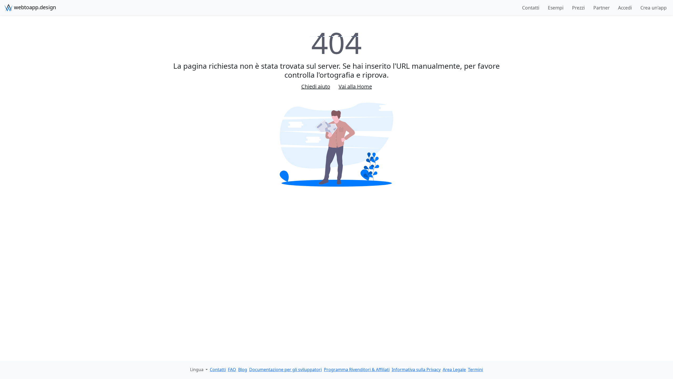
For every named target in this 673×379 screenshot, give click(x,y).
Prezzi (578, 7)
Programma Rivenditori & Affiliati (357, 369)
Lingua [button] (197, 369)
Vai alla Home (355, 86)
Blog (242, 369)
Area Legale (454, 369)
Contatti (530, 7)
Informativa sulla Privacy (416, 369)
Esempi (556, 7)
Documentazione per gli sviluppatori (285, 369)
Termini (475, 369)
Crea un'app (653, 7)
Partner (601, 7)
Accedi (625, 7)
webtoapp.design (34, 7)
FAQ (232, 369)
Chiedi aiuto (315, 86)
